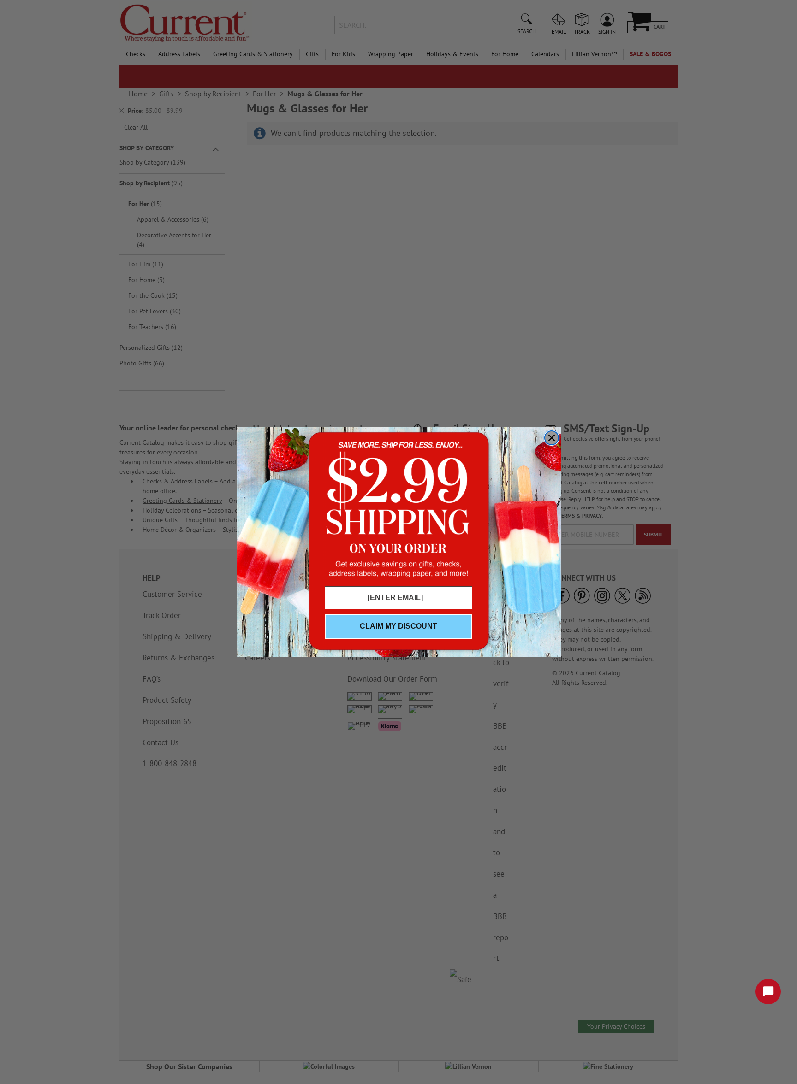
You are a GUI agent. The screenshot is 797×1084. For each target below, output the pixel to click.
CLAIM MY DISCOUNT (398, 626)
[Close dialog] (551, 437)
